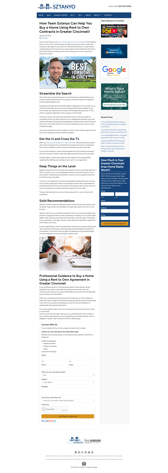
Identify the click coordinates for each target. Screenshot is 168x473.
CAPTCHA (45, 405)
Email (71, 365)
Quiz (49, 15)
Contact (108, 15)
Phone (44, 365)
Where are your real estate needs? (53, 372)
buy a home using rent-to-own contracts (71, 42)
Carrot (95, 467)
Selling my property (50, 346)
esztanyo (44, 38)
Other (46, 349)
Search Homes (60, 15)
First (42, 361)
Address (104, 208)
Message (44, 386)
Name (44, 355)
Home (40, 15)
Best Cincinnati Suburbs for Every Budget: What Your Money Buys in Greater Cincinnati (113, 148)
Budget (44, 379)
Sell (80, 15)
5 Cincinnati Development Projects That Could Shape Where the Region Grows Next (114, 124)
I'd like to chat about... (49, 341)
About (97, 15)
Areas (88, 15)
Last (70, 361)
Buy (72, 15)
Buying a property (49, 343)
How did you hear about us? (51, 397)
